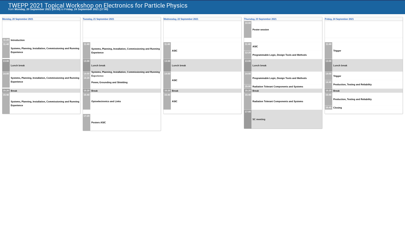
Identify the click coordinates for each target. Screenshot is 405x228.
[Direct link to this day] (79, 19)
